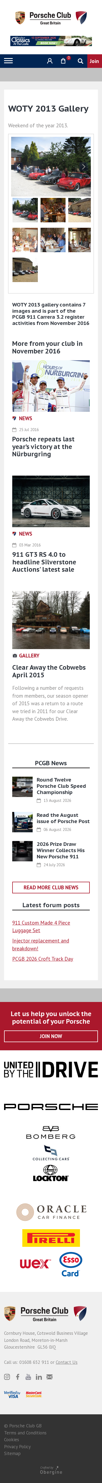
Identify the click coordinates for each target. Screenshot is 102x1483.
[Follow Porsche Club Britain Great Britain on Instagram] (7, 1377)
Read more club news (51, 887)
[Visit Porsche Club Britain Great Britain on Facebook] (18, 1377)
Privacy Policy (17, 1447)
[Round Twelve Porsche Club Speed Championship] (22, 787)
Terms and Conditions (25, 1433)
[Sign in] (49, 61)
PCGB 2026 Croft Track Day (42, 959)
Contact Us (67, 1362)
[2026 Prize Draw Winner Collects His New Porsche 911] (22, 851)
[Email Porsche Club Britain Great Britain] (49, 1377)
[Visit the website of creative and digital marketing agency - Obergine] (51, 1470)
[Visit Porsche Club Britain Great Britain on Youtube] (28, 1377)
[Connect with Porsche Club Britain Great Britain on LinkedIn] (39, 1377)
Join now (51, 1036)
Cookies (11, 1440)
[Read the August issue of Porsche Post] (22, 822)
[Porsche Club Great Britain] (51, 17)
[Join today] (94, 61)
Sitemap (12, 1453)
